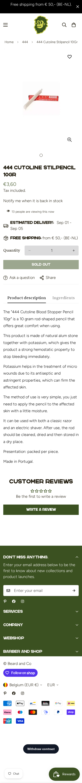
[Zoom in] (69, 140)
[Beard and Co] (41, 24)
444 (25, 42)
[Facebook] (14, 601)
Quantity (11, 250)
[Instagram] (22, 601)
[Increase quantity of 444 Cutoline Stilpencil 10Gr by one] (74, 250)
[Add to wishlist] (69, 57)
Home (9, 42)
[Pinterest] (5, 601)
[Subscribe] (74, 590)
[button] (74, 25)
